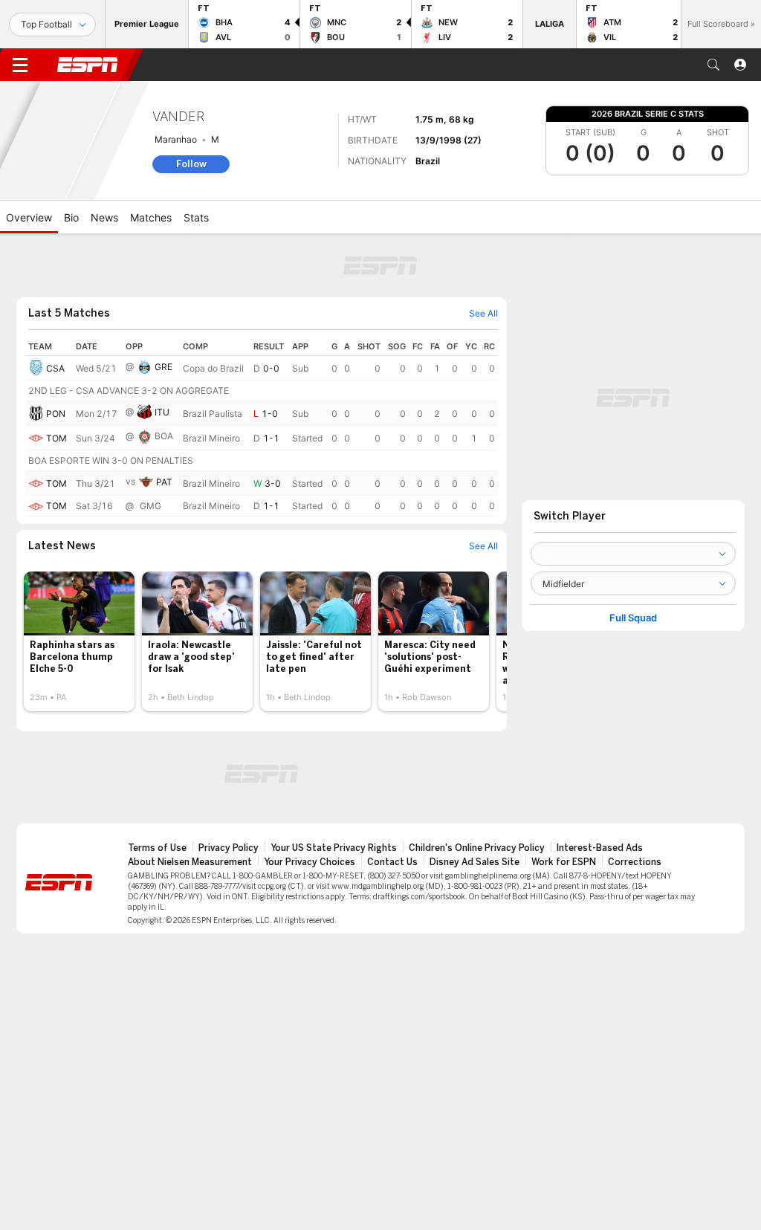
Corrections (634, 862)
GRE (163, 366)
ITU (162, 412)
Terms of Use (157, 848)
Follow (191, 163)
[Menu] (20, 64)
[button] (713, 65)
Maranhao (176, 139)
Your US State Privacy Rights (334, 848)
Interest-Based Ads (600, 848)
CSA (55, 368)
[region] (261, 427)
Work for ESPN (563, 862)
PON (55, 413)
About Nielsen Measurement (190, 862)
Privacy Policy (228, 848)
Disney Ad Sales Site (474, 862)
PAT (164, 482)
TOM (56, 438)
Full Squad (633, 618)
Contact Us (392, 862)
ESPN (87, 64)
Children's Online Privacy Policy (477, 848)
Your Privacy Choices (309, 862)
